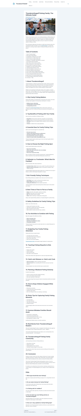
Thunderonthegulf (44, 45)
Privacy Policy (56, 1)
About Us (30, 5)
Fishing (30, 1)
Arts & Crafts (35, 1)
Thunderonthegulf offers (30, 241)
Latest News (41, 1)
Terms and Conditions (49, 1)
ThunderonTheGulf (21, 3)
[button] (68, 3)
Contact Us (63, 1)
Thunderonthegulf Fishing (34, 107)
